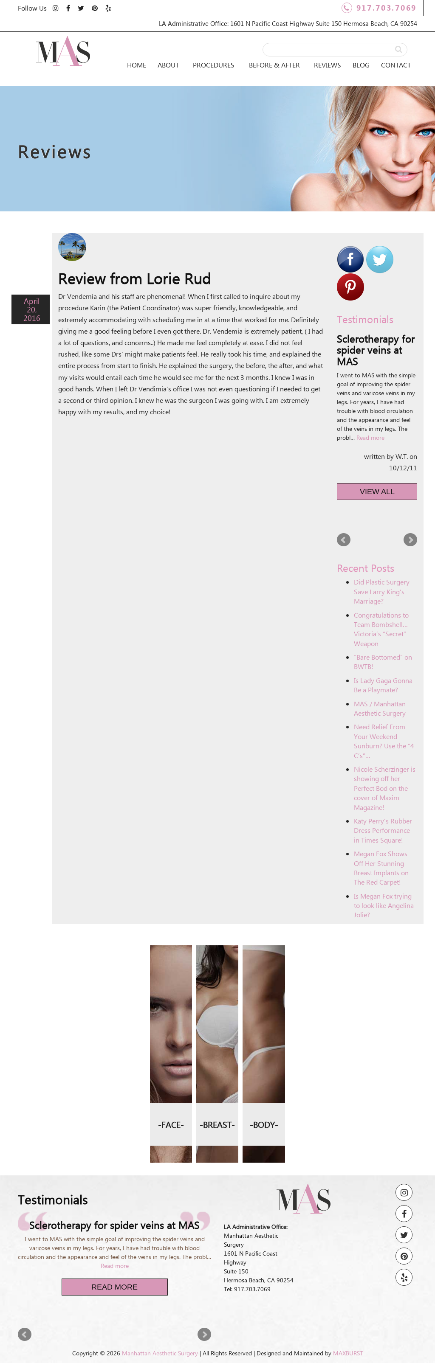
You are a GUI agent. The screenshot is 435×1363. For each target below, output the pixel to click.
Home (136, 64)
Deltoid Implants (264, 1069)
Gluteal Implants (264, 1039)
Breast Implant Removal (217, 1037)
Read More (114, 1287)
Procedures (213, 64)
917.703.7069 (386, 7)
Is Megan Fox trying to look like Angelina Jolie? (384, 905)
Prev (343, 540)
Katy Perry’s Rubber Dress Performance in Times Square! (383, 830)
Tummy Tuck (264, 978)
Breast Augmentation (217, 960)
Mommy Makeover (263, 1009)
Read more (370, 437)
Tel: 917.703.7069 (247, 1289)
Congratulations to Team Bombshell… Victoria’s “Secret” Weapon (381, 629)
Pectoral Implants (264, 1100)
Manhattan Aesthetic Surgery (160, 1353)
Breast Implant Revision (217, 995)
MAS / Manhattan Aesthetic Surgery (380, 708)
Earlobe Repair (171, 1020)
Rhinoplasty (171, 954)
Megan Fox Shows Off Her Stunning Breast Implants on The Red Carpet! (381, 867)
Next (410, 540)
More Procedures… (171, 1051)
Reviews (327, 64)
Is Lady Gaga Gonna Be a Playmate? (383, 685)
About (168, 64)
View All (377, 491)
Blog (361, 64)
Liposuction (264, 954)
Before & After (274, 64)
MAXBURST (348, 1353)
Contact (396, 64)
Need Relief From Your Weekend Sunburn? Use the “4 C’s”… (384, 740)
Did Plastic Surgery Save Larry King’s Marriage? (382, 591)
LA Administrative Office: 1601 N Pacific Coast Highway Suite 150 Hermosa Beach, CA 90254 (288, 23)
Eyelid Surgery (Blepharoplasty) (171, 984)
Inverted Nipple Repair (217, 1079)
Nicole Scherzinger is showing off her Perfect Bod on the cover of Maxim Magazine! (384, 788)
